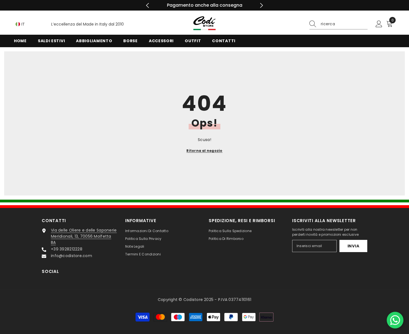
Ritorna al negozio (204, 150)
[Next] (261, 5)
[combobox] (344, 24)
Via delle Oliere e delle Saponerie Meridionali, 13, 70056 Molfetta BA (84, 236)
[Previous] (147, 5)
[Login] (379, 24)
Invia (353, 246)
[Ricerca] (338, 24)
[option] (205, 5)
